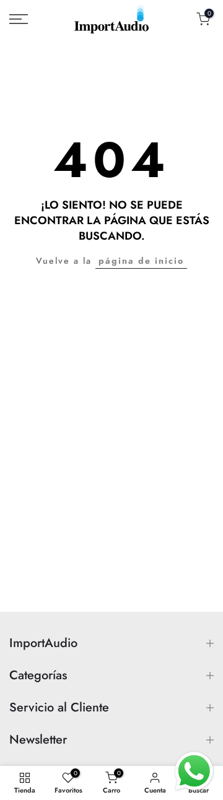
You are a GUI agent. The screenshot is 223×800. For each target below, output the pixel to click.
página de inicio (141, 260)
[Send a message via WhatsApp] (194, 771)
